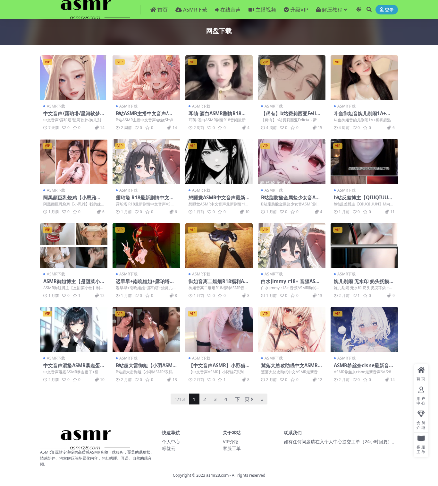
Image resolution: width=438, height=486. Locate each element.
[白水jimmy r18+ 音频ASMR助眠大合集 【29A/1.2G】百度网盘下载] (291, 245)
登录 (389, 9)
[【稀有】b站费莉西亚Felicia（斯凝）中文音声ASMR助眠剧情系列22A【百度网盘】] (291, 77)
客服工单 (232, 448)
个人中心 (171, 441)
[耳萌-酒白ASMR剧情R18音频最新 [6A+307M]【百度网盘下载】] (219, 77)
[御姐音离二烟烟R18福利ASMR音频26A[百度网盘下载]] (219, 245)
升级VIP (299, 9)
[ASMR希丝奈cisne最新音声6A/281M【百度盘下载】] (364, 329)
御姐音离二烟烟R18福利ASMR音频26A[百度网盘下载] (218, 284)
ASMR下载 (195, 9)
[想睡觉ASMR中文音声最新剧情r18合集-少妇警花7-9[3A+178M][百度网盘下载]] (219, 161)
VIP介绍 (231, 441)
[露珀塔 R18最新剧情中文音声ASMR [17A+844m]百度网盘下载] (146, 161)
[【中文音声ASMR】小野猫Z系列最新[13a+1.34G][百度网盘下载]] (219, 329)
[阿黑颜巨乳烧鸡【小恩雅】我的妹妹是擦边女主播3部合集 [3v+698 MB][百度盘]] (73, 161)
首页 (162, 9)
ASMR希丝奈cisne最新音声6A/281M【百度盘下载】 (364, 368)
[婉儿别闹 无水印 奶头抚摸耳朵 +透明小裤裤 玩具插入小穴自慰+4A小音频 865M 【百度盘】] (364, 245)
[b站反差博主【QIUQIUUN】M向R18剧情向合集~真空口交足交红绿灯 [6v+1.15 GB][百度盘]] (364, 161)
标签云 (168, 448)
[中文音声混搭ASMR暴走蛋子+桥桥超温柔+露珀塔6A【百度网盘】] (73, 329)
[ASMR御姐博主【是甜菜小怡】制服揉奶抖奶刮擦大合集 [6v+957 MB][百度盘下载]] (73, 245)
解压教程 (332, 9)
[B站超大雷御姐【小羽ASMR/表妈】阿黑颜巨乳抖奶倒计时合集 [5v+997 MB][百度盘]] (146, 329)
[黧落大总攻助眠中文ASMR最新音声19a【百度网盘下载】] (291, 329)
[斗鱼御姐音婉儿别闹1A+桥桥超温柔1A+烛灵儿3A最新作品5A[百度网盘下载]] (364, 77)
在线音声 (230, 9)
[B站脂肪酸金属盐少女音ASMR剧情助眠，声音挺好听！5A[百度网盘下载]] (291, 161)
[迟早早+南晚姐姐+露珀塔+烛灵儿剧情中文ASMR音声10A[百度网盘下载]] (146, 245)
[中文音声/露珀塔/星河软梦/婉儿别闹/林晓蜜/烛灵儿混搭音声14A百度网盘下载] (73, 77)
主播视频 (266, 9)
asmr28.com (217, 475)
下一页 (242, 399)
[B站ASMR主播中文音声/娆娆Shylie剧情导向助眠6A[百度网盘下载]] (146, 77)
